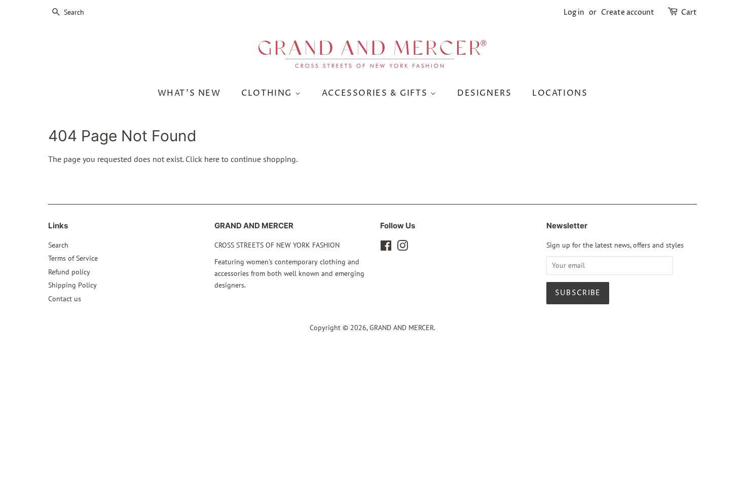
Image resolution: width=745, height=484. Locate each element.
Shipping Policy (72, 285)
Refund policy (69, 271)
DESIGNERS (484, 93)
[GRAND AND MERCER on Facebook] (386, 247)
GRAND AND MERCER (401, 327)
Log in (574, 12)
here (211, 159)
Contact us (64, 298)
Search (58, 245)
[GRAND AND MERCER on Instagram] (402, 247)
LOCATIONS (559, 93)
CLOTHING (267, 93)
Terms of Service (73, 258)
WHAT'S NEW (189, 93)
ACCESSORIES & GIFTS (376, 93)
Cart (689, 12)
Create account (627, 12)
